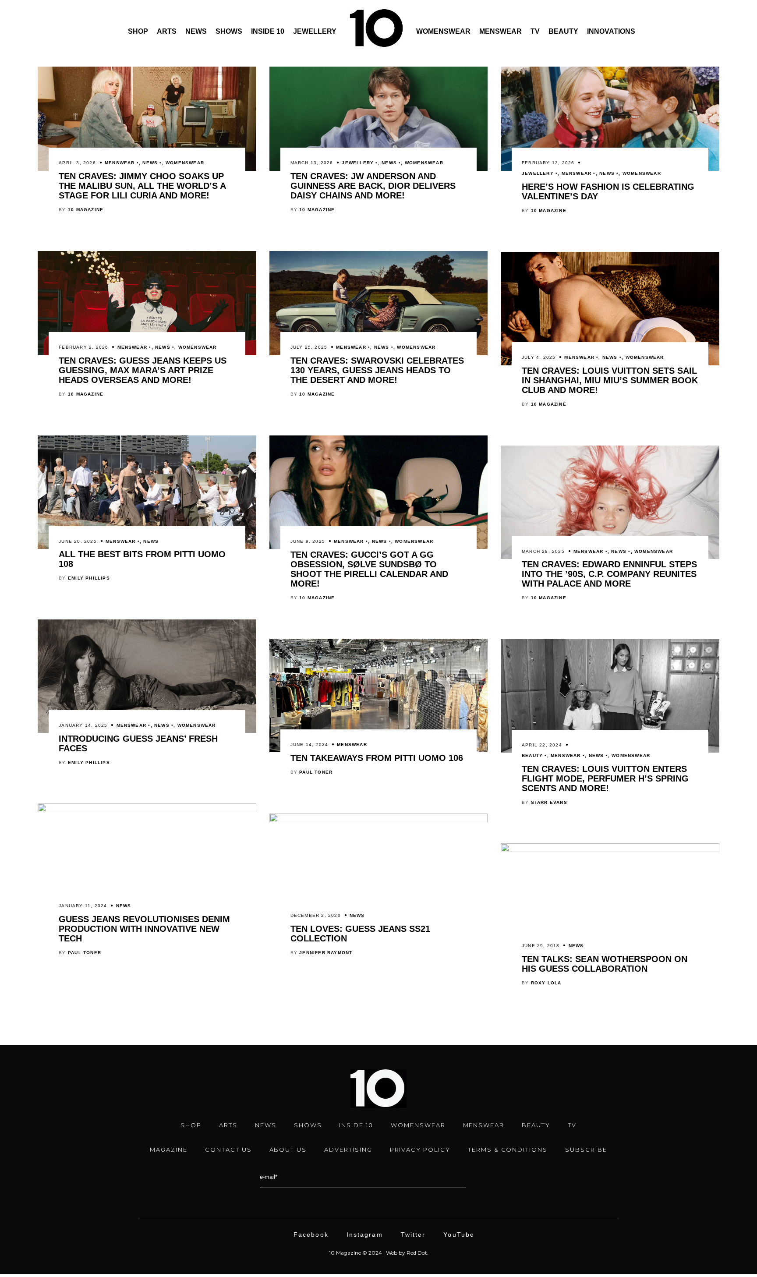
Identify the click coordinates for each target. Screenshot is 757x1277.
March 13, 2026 (311, 162)
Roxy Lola (546, 982)
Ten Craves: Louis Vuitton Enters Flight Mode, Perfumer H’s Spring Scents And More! (605, 778)
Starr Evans (549, 802)
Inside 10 (267, 31)
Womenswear (443, 31)
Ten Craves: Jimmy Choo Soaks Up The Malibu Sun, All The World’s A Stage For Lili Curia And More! (142, 185)
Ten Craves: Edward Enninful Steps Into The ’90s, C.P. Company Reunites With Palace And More (609, 573)
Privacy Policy (420, 1149)
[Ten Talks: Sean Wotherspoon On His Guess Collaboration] (610, 849)
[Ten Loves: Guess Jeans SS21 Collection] (378, 820)
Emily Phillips (89, 578)
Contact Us (228, 1149)
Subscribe (586, 1149)
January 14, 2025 (83, 725)
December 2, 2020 (315, 915)
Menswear (500, 31)
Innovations (611, 31)
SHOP (191, 1124)
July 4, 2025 (538, 357)
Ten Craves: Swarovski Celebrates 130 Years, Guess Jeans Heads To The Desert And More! (377, 370)
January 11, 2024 (83, 905)
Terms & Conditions (508, 1149)
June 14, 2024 (309, 744)
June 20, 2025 (78, 541)
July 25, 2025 (309, 347)
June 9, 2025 (307, 541)
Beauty (563, 31)
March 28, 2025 (543, 551)
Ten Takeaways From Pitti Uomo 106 (376, 758)
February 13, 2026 (548, 162)
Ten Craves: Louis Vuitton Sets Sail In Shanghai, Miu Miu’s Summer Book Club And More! (610, 380)
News (196, 31)
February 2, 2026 (83, 347)
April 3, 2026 (77, 162)
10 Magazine (85, 209)
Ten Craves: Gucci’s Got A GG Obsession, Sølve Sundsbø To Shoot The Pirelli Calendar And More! (369, 569)
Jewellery (314, 31)
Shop (138, 31)
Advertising (348, 1149)
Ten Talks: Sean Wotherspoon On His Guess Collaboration (604, 963)
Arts (167, 31)
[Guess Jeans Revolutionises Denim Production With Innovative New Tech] (147, 810)
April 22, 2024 (542, 745)
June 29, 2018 (541, 945)
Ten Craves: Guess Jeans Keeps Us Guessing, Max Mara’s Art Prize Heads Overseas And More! (142, 370)
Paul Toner (316, 772)
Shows (229, 31)
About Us (288, 1149)
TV (535, 31)
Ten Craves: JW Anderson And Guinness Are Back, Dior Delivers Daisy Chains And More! (373, 185)
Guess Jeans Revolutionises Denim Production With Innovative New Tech (144, 928)
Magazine (168, 1149)
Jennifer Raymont (325, 952)
